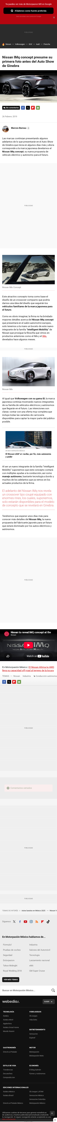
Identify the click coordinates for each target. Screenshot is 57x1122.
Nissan (8, 44)
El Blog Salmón (35, 1070)
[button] (20, 128)
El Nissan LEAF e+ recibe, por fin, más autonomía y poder (28, 455)
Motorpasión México (37, 1103)
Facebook (23, 108)
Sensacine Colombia (37, 1099)
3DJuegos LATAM (36, 1092)
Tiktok (48, 921)
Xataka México (9, 1092)
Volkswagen (20, 44)
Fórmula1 (7, 944)
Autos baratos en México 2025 (34, 911)
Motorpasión (34, 1052)
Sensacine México (36, 1095)
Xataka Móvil (8, 1020)
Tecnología (34, 955)
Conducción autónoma (46, 676)
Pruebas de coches (12, 950)
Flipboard (33, 108)
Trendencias (8, 1070)
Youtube (25, 921)
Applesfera (7, 1024)
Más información (8, 1119)
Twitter (28, 108)
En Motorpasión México (15, 451)
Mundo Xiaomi (8, 1031)
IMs (44, 336)
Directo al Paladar (10, 1052)
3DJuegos (33, 1016)
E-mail (38, 108)
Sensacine (33, 1034)
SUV (30, 44)
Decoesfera (7, 1074)
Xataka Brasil (8, 1095)
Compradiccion (9, 1077)
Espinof (32, 1038)
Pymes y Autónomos (37, 1074)
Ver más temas (11, 980)
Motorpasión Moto (36, 1056)
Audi (38, 44)
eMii (31, 965)
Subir (46, 1002)
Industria (27, 676)
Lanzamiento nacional (39, 960)
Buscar (53, 990)
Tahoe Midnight (10, 965)
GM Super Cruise (37, 971)
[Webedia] (10, 1003)
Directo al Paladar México (13, 1103)
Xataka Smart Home (11, 1027)
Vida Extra (33, 1020)
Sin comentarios (12, 108)
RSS (37, 921)
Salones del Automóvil (39, 950)
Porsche (47, 44)
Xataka (6, 1016)
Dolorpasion (8, 960)
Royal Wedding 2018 (12, 971)
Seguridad (7, 955)
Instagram (31, 921)
